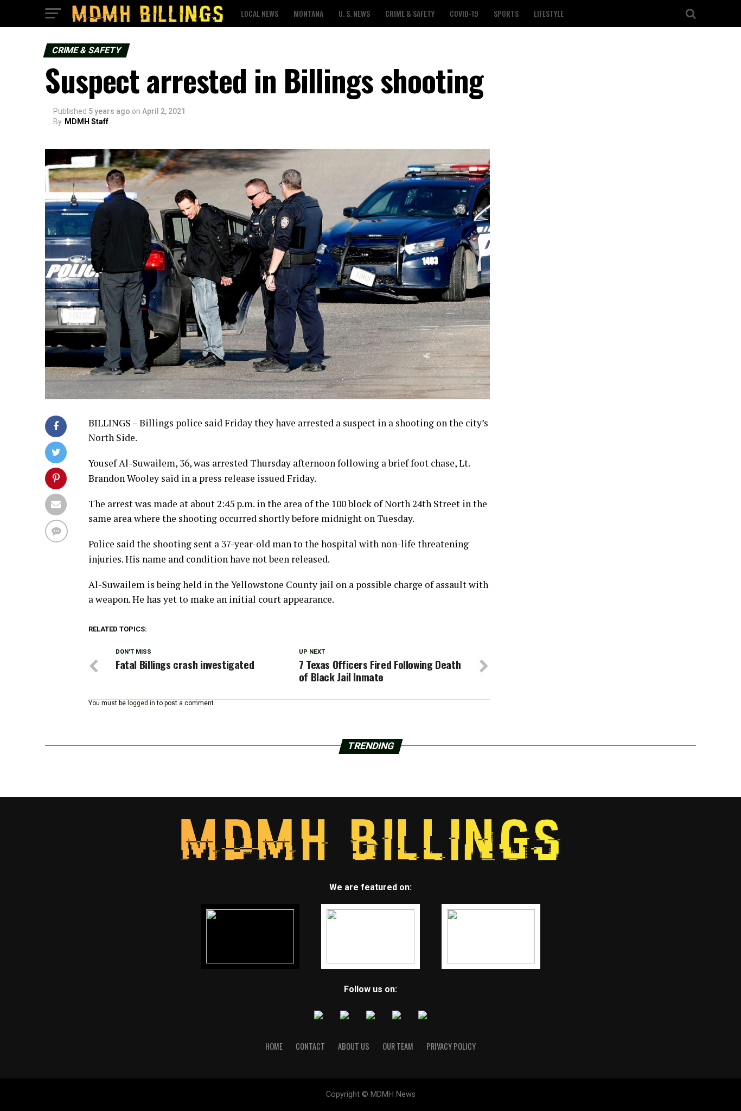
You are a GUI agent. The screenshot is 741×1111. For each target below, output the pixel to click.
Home (274, 1046)
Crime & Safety (410, 13)
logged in (141, 703)
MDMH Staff (86, 121)
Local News (259, 13)
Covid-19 (464, 13)
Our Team (397, 1046)
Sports (506, 13)
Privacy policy (451, 1046)
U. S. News (354, 13)
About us (353, 1046)
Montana (308, 13)
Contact (310, 1046)
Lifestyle (549, 13)
